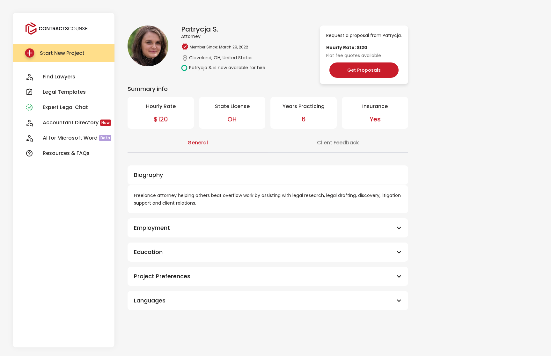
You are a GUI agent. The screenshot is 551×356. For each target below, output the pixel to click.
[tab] (198, 143)
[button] (268, 227)
